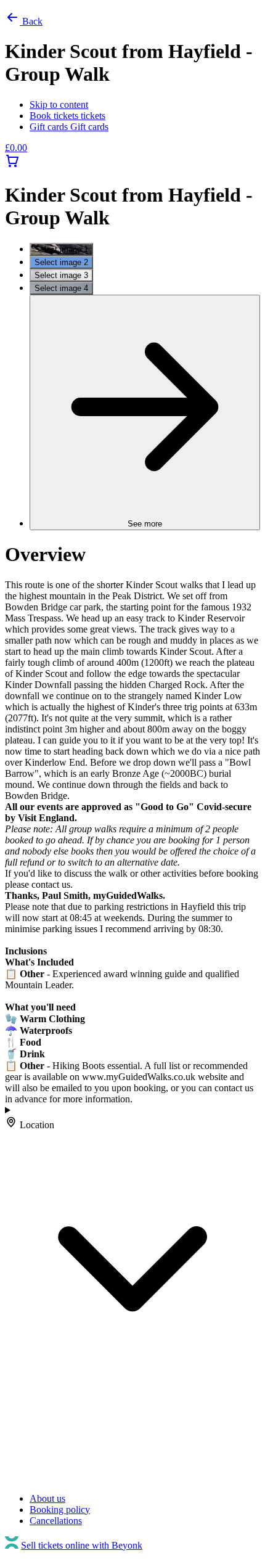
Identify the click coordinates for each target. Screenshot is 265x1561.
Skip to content (59, 104)
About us (47, 1498)
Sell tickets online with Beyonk (81, 1545)
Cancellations (56, 1520)
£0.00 (16, 147)
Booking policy (60, 1509)
